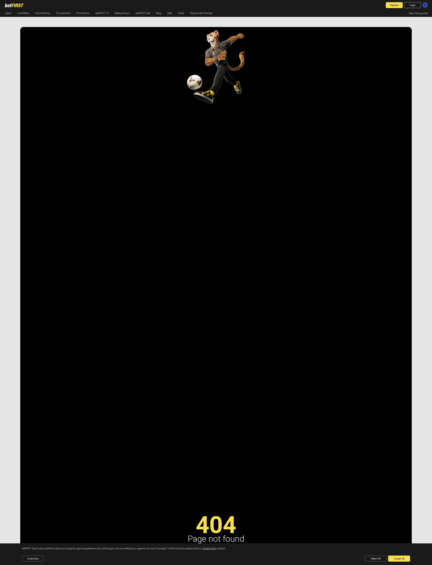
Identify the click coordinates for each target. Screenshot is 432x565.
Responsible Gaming (201, 13)
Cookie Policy (209, 548)
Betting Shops (122, 13)
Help (169, 13)
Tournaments (63, 13)
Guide (181, 13)
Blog (158, 13)
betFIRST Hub (143, 13)
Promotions (82, 13)
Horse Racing (42, 13)
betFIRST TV (102, 13)
